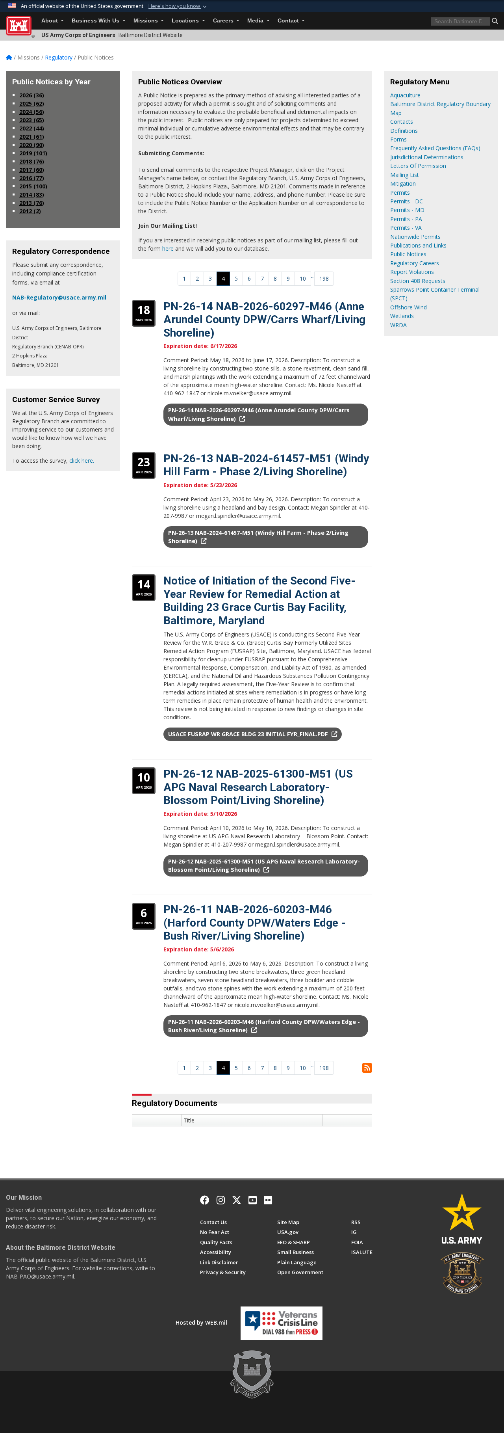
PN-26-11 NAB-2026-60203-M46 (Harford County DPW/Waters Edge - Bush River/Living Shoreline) (254, 922)
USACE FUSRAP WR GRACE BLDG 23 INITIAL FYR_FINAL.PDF (249, 734)
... (313, 275)
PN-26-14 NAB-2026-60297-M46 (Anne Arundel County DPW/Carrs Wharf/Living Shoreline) (264, 319)
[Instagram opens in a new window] (221, 1200)
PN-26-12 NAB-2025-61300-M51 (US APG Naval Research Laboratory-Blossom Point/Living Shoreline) (258, 787)
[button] (178, 6)
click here (81, 460)
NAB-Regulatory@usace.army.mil (59, 297)
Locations (186, 21)
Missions (146, 21)
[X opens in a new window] (236, 1200)
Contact (289, 21)
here (168, 248)
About (50, 21)
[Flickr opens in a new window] (268, 1200)
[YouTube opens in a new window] (252, 1200)
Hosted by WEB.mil (201, 1322)
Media (256, 21)
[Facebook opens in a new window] (204, 1200)
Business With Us (96, 21)
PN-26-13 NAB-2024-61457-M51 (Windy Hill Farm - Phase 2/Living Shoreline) (266, 465)
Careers (224, 21)
